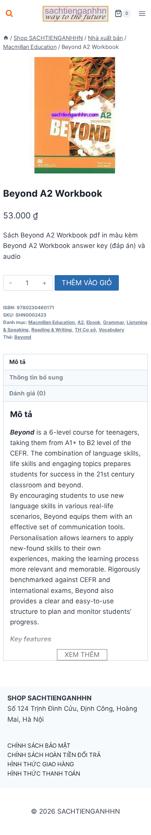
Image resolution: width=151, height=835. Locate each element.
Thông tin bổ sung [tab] (36, 377)
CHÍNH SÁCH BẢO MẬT (38, 745)
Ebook (93, 322)
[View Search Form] (9, 13)
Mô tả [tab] (17, 362)
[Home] (6, 38)
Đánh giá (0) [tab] (27, 393)
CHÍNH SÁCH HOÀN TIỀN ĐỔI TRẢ (54, 755)
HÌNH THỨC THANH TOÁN (43, 773)
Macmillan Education (51, 322)
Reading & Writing (51, 330)
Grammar (113, 322)
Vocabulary (111, 330)
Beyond (22, 337)
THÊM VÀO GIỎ (87, 283)
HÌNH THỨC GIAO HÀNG (40, 764)
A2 (80, 322)
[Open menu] (142, 13)
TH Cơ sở (85, 330)
